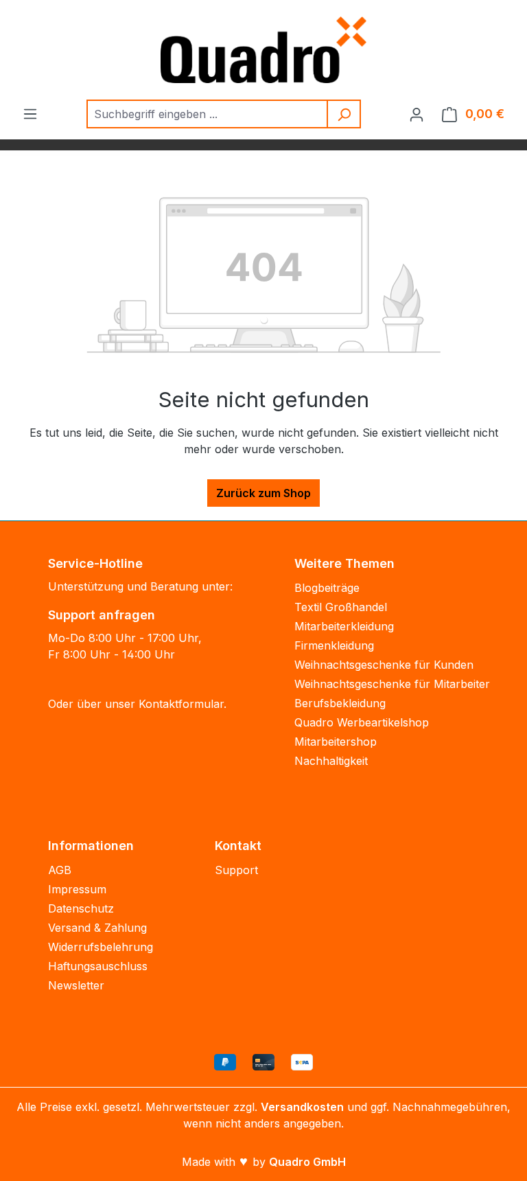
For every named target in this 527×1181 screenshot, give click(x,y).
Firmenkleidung (334, 645)
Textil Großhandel (340, 607)
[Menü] (30, 113)
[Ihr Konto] (416, 114)
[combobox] (207, 114)
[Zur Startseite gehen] (263, 49)
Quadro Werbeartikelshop (361, 722)
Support (236, 870)
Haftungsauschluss (98, 966)
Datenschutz (81, 908)
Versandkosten (302, 1107)
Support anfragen (101, 615)
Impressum (77, 889)
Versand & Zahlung (97, 928)
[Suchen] (344, 114)
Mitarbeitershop (335, 741)
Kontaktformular (181, 704)
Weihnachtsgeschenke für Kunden (383, 665)
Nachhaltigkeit (331, 761)
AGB (59, 870)
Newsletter (76, 985)
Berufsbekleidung (340, 703)
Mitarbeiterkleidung (344, 626)
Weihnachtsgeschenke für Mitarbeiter (392, 684)
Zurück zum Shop (263, 493)
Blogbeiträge (327, 588)
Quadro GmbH (307, 1162)
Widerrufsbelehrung (100, 947)
